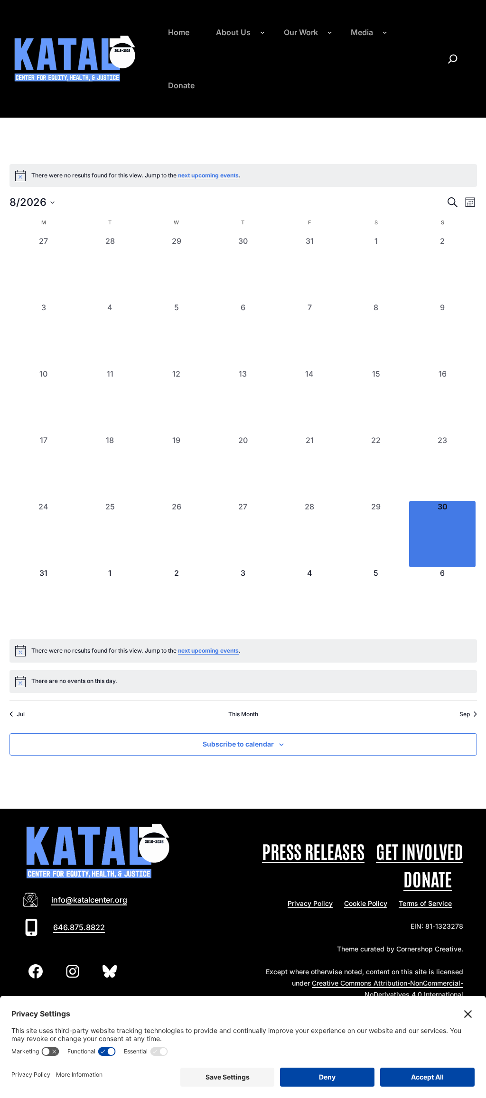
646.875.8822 (79, 927)
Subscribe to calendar (238, 744)
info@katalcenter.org (89, 899)
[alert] (243, 175)
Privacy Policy (310, 903)
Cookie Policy (365, 903)
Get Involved (419, 850)
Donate (427, 878)
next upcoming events (208, 175)
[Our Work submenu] (329, 32)
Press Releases (313, 850)
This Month (243, 714)
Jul (21, 714)
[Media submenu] (385, 32)
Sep (464, 714)
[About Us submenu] (262, 32)
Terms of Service (425, 903)
